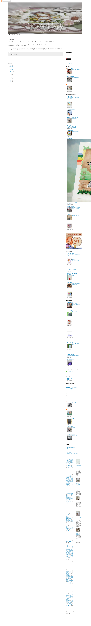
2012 (11, 77)
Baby (69, 463)
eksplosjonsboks (68, 497)
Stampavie (67, 574)
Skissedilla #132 (74, 435)
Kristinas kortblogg (70, 206)
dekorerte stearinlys (70, 481)
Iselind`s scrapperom (71, 434)
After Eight (71, 460)
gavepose (67, 505)
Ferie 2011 (68, 379)
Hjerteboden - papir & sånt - (72, 269)
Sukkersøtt (67, 579)
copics (69, 479)
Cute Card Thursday (70, 359)
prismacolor (68, 561)
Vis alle (80, 230)
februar (11, 66)
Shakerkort (69, 569)
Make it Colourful (70, 327)
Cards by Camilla (70, 68)
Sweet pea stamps (69, 580)
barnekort (67, 466)
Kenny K (71, 529)
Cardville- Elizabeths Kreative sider (73, 222)
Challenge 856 (74, 311)
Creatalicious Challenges (71, 342)
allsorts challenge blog (71, 310)
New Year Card (68, 552)
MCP (66, 548)
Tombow (68, 594)
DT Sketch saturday (69, 493)
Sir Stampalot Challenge (71, 330)
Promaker (67, 562)
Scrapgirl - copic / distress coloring (72, 453)
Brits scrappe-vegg (70, 418)
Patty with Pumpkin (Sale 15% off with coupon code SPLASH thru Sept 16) (76, 259)
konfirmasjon (70, 530)
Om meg (13, 34)
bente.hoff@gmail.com (69, 63)
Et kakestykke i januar (75, 77)
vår (66, 603)
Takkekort (68, 581)
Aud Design (67, 462)
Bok (67, 448)
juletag (67, 527)
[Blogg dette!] (12, 54)
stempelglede (68, 575)
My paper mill (69, 138)
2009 (11, 81)
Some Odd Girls (68, 571)
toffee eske (71, 593)
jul (72, 521)
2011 (11, 78)
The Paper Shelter (70, 339)
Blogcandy (68, 470)
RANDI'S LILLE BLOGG (71, 214)
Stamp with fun (68, 572)
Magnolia (68, 541)
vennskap (67, 599)
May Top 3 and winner (75, 331)
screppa (68, 401)
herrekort (67, 516)
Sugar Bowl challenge (69, 576)
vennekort (67, 598)
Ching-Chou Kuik (68, 477)
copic (72, 478)
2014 (11, 74)
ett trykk (69, 499)
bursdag (69, 474)
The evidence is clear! (75, 110)
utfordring (69, 597)
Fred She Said (68, 501)
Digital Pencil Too (70, 257)
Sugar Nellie (70, 577)
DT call (72, 485)
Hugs (73, 275)
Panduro (68, 555)
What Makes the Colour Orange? (72, 328)
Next (72, 387)
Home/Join (68, 387)
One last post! (74, 360)
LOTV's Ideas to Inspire (71, 266)
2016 (11, 65)
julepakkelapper (68, 526)
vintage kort (69, 602)
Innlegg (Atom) (15, 60)
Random (71, 388)
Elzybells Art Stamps (69, 498)
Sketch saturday (68, 570)
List (70, 387)
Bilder (72, 466)
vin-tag (72, 601)
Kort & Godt (71, 533)
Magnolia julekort (74, 85)
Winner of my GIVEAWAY (76, 69)
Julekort (68, 524)
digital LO (69, 482)
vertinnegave (68, 600)
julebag (69, 522)
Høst (70, 521)
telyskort (70, 583)
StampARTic (69, 282)
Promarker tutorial (70, 451)
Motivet (70, 551)
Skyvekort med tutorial (75, 215)
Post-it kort (68, 560)
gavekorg (67, 503)
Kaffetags (68, 449)
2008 (11, 83)
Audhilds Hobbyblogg (71, 84)
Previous (75, 387)
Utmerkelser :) (18, 34)
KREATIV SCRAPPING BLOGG (72, 117)
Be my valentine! (74, 223)
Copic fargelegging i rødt (71, 447)
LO (66, 540)
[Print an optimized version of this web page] (8, 86)
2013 (11, 75)
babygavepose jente (69, 464)
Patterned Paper (70, 130)
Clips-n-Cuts (69, 96)
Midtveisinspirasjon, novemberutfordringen (73, 270)
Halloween (67, 513)
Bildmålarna (69, 467)
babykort (69, 465)
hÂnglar (68, 514)
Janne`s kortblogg (70, 76)
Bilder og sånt (69, 378)
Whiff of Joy (69, 605)
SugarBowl (69, 578)
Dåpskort (67, 496)
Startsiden (36, 59)
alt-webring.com (71, 389)
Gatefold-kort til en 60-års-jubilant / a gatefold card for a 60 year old (76, 208)
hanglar (72, 513)
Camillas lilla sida (70, 426)
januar (11, 71)
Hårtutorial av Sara (70, 446)
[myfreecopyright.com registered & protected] (73, 397)
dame (72, 480)
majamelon (69, 452)
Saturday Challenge (70, 354)
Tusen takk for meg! (75, 402)
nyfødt (72, 554)
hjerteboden (67, 517)
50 (66, 459)
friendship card (68, 502)
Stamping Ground (70, 302)
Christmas (67, 478)
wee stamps (67, 604)
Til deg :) (11, 69)
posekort (70, 559)
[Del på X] (13, 54)
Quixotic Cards (69, 125)
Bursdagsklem (74, 118)
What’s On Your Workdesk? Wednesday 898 (76, 304)
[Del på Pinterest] (16, 54)
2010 (11, 80)
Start (9, 34)
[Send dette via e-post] (11, 54)
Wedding (70, 603)
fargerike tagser (68, 500)
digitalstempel (68, 483)
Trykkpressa (71, 596)
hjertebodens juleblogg (68, 519)
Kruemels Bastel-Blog (71, 109)
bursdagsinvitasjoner (69, 475)
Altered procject (69, 461)
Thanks (73, 427)
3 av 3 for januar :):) (13, 67)
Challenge (69, 476)
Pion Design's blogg (70, 253)
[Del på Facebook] (15, 54)
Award (72, 462)
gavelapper (67, 504)
